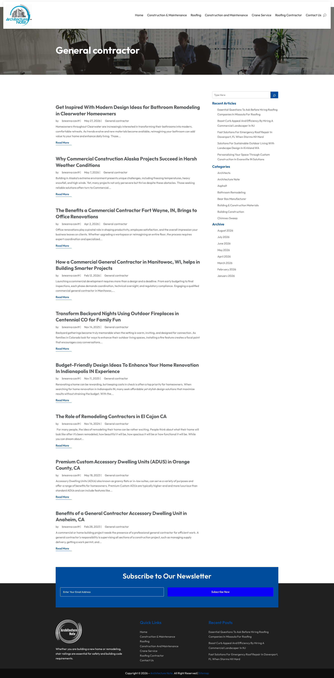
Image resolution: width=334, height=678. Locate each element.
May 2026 (223, 250)
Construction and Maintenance (226, 15)
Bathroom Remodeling (231, 192)
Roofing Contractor (288, 15)
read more (62, 142)
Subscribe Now (220, 592)
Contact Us (313, 15)
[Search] (274, 94)
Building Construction (230, 211)
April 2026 (224, 256)
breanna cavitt (71, 120)
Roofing (196, 15)
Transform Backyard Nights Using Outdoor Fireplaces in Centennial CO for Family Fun (117, 316)
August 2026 (225, 230)
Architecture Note (228, 179)
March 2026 (224, 263)
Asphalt (222, 185)
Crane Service (261, 15)
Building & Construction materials (238, 205)
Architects (223, 173)
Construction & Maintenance (167, 15)
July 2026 (223, 237)
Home (139, 15)
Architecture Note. (161, 673)
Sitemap (203, 673)
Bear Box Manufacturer (231, 199)
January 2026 (226, 276)
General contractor (117, 120)
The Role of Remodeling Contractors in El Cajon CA (111, 416)
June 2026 (223, 243)
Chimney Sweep (227, 218)
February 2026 (226, 269)
